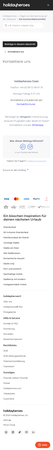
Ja (23, 146)
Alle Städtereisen (11, 253)
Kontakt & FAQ (10, 324)
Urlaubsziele (9, 394)
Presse (6, 383)
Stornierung (9, 329)
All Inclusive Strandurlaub (15, 232)
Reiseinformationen (12, 339)
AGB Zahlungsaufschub (14, 356)
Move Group (9, 425)
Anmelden (8, 334)
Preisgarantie (9, 312)
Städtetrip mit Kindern (14, 279)
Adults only (8, 264)
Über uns (7, 302)
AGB (5, 351)
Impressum (8, 366)
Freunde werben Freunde (15, 378)
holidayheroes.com (12, 388)
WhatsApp (37, 125)
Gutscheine (8, 399)
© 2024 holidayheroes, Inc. (15, 415)
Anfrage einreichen (36, 161)
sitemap (7, 420)
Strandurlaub (9, 227)
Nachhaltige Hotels (12, 274)
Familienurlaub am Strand (16, 238)
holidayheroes (10, 16)
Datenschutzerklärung (14, 361)
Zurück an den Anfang (14, 170)
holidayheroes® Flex (13, 307)
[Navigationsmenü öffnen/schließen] (48, 5)
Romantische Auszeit (13, 258)
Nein (30, 146)
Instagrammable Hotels (14, 284)
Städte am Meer (11, 248)
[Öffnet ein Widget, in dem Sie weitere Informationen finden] (42, 445)
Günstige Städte (11, 243)
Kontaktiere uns (16, 52)
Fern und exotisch (12, 269)
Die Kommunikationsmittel (32, 19)
